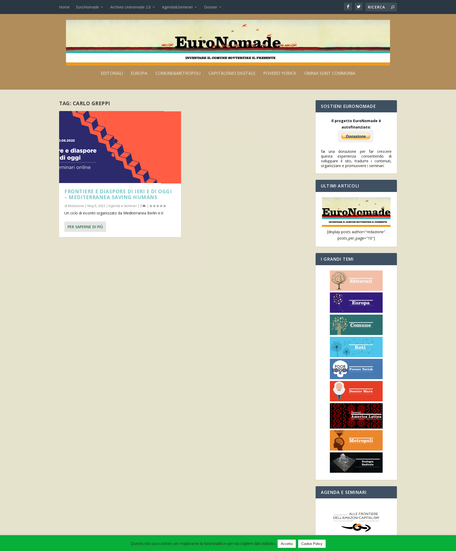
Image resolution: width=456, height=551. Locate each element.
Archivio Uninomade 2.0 (130, 7)
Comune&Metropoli (178, 73)
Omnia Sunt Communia (329, 73)
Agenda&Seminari (177, 7)
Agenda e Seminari (123, 206)
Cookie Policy (311, 544)
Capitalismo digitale (231, 73)
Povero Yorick (279, 73)
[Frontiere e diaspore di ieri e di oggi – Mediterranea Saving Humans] (120, 147)
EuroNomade (87, 7)
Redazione (76, 206)
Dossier (210, 7)
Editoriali (112, 73)
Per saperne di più (85, 226)
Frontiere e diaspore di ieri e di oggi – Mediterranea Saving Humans (118, 194)
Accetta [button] (287, 544)
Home (64, 7)
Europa (139, 73)
